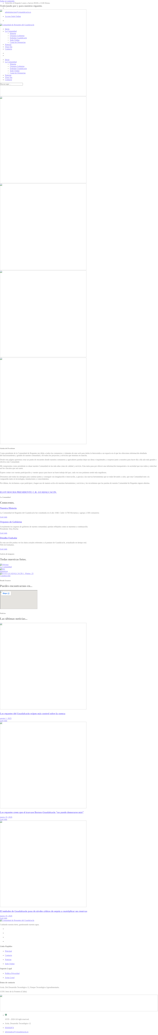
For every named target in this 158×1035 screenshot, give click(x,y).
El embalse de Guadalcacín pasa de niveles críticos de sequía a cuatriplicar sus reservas (43, 911)
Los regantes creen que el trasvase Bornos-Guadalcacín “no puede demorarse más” (42, 812)
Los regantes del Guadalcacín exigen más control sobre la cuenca (32, 713)
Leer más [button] (3, 517)
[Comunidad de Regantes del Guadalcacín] (17, 25)
